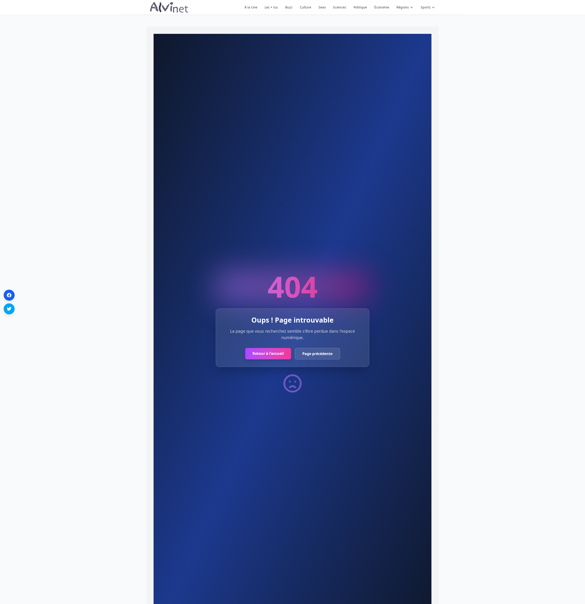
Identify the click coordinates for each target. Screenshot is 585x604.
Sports (426, 7)
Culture (305, 7)
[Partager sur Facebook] (9, 295)
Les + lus (271, 7)
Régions (402, 7)
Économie (381, 7)
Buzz (288, 7)
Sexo (322, 7)
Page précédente (317, 353)
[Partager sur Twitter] (9, 308)
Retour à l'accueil (268, 353)
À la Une (251, 7)
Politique (360, 7)
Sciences (339, 7)
